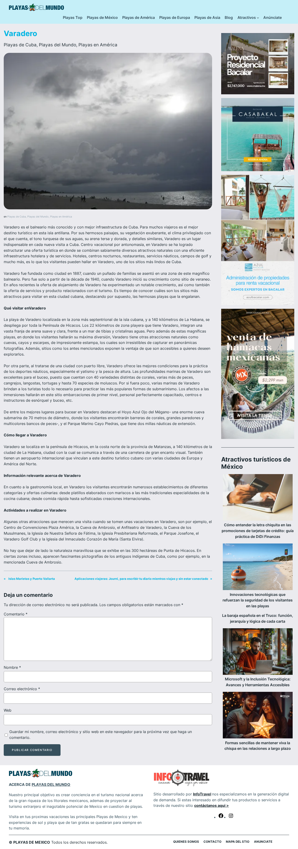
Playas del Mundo (57, 45)
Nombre (12, 667)
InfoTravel (202, 794)
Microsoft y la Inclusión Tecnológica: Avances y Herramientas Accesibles (258, 682)
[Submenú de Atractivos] (258, 18)
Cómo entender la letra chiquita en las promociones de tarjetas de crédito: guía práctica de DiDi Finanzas (258, 531)
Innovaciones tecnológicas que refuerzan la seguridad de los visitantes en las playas (258, 600)
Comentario (15, 614)
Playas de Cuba (20, 45)
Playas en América (97, 45)
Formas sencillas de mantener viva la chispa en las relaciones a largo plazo (257, 746)
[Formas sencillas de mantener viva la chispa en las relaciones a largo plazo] (258, 716)
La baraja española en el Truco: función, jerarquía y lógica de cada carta (257, 618)
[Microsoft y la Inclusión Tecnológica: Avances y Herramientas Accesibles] (258, 652)
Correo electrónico (22, 688)
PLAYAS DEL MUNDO (51, 784)
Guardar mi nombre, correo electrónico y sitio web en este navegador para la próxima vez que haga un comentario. (100, 734)
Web (7, 710)
